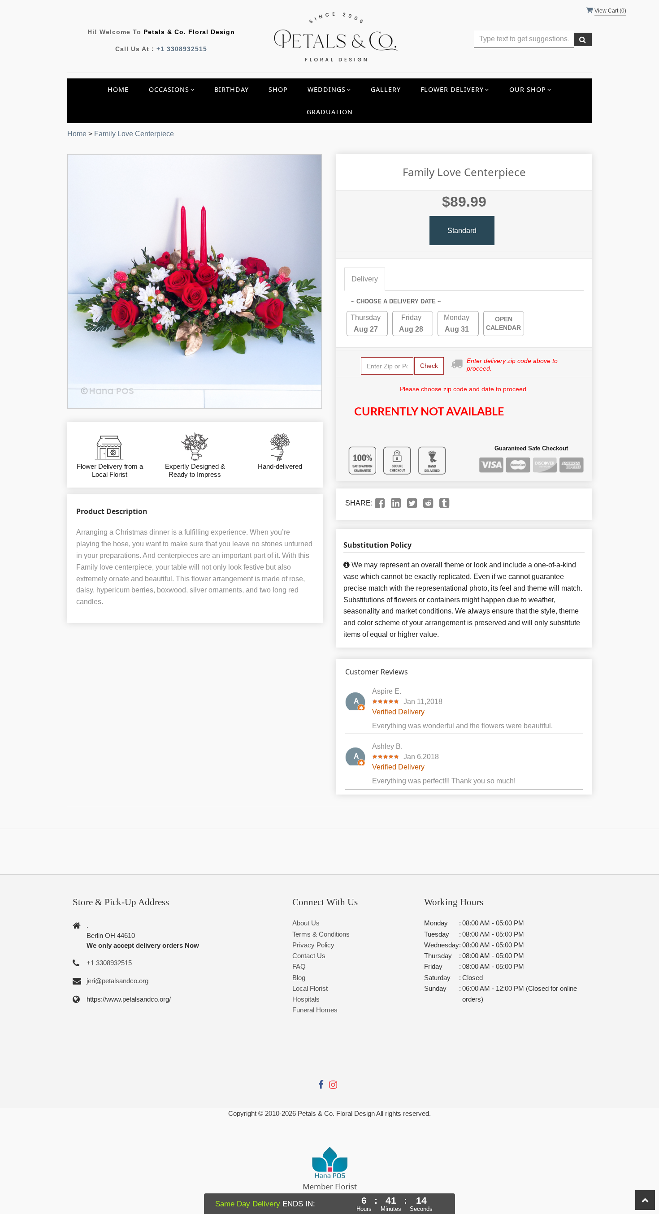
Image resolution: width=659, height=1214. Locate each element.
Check (429, 365)
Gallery (386, 89)
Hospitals (306, 999)
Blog (298, 977)
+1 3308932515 (181, 48)
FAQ (299, 966)
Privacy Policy (313, 945)
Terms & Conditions (321, 934)
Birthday (231, 89)
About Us (306, 923)
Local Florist (310, 988)
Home (118, 89)
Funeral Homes (315, 1010)
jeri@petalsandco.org (117, 981)
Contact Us (308, 955)
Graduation (330, 112)
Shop (278, 89)
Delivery (364, 279)
